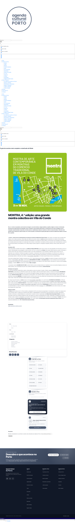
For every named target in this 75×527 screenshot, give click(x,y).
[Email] (18, 355)
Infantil (5, 63)
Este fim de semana (30, 475)
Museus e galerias (45, 478)
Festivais (12, 345)
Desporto (6, 74)
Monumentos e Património (9, 84)
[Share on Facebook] (10, 355)
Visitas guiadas (45, 488)
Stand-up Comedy (7, 72)
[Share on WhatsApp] (15, 355)
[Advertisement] (37, 222)
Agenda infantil (29, 481)
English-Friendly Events (8, 78)
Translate (8, 521)
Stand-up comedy (29, 498)
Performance (13, 346)
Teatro (5, 64)
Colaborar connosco (61, 478)
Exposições (6, 77)
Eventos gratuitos (29, 478)
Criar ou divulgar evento (62, 475)
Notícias (3, 89)
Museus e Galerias (7, 82)
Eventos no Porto (5, 61)
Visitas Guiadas (7, 87)
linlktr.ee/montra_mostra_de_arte (15, 306)
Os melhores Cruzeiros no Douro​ (10, 81)
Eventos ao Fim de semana (15, 342)
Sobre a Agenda (60, 488)
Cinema (5, 76)
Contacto (4, 91)
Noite (5, 68)
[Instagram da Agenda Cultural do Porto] (7, 478)
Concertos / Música (14, 341)
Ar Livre (5, 73)
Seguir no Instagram (37, 427)
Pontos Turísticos (5, 80)
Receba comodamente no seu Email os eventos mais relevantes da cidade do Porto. (24, 433)
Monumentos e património (47, 481)
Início (3, 60)
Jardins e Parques (7, 86)
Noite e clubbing (29, 504)
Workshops (6, 70)
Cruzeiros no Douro (45, 475)
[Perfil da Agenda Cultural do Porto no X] (13, 478)
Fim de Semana (7, 69)
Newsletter (60, 481)
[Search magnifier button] (1, 41)
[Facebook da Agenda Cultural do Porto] (10, 478)
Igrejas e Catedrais (7, 85)
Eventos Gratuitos (7, 66)
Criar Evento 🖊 (5, 90)
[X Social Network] (13, 355)
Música (5, 65)
